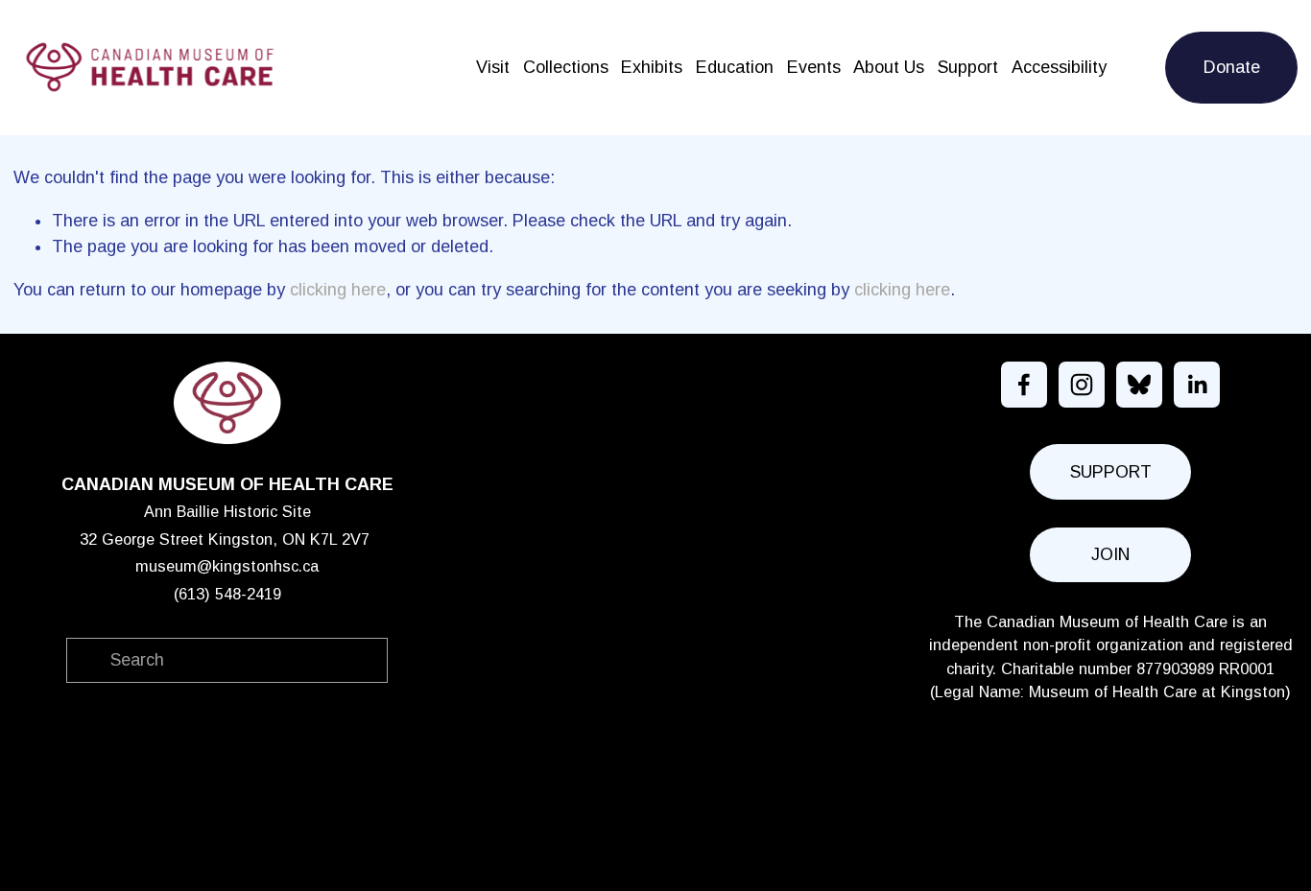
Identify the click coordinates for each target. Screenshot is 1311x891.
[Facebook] (1024, 385)
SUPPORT (1111, 471)
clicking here (338, 289)
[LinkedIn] (1197, 385)
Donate (1232, 67)
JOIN (1110, 554)
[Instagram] (1082, 385)
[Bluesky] (1139, 385)
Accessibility (1059, 67)
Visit (493, 67)
